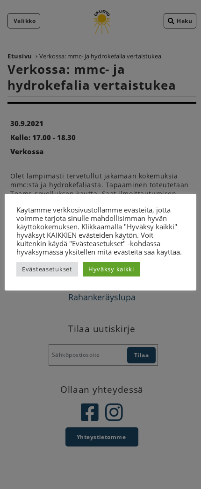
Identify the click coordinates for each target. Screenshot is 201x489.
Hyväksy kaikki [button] (111, 269)
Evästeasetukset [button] (47, 269)
